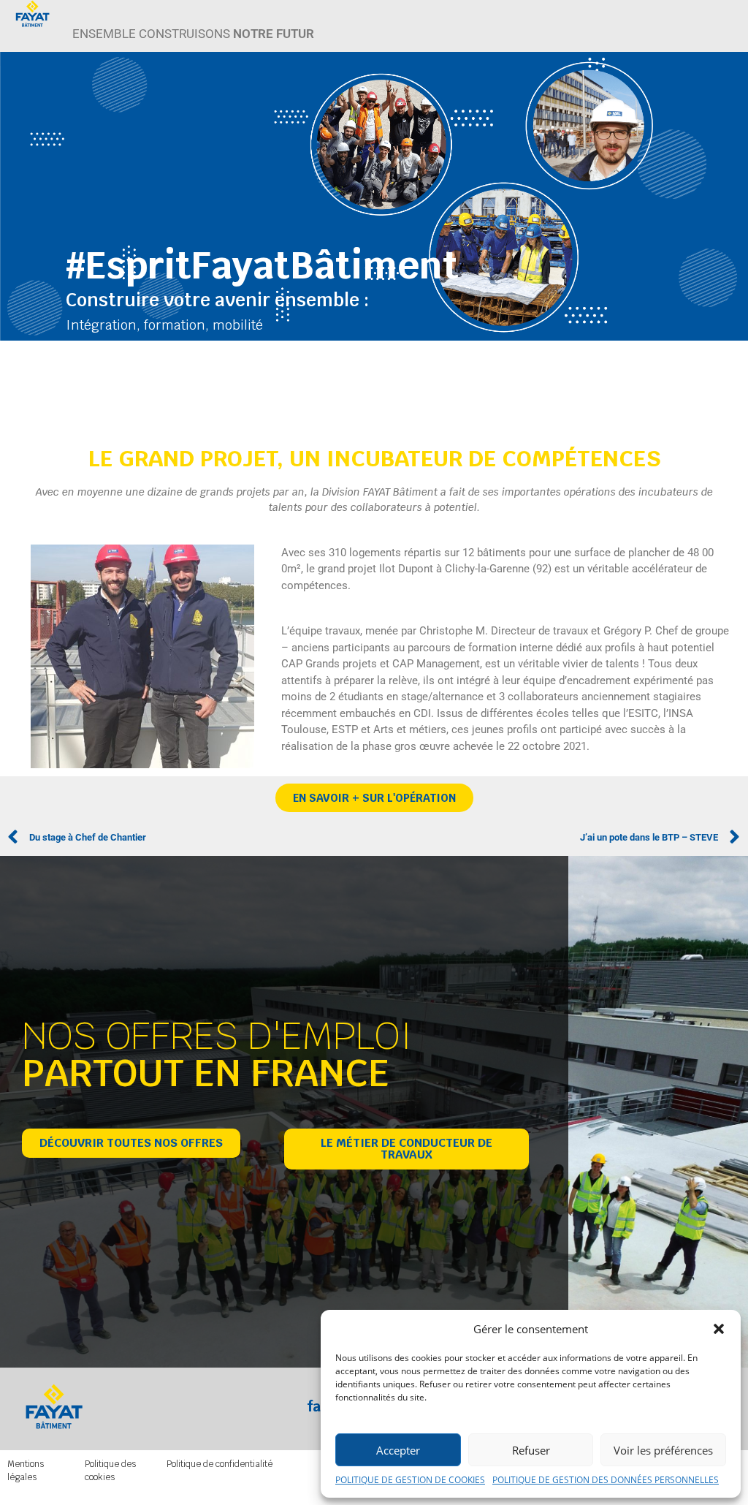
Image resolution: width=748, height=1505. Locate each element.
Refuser (531, 1450)
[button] (718, 1329)
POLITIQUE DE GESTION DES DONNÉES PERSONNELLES (605, 1480)
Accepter (398, 1450)
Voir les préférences (663, 1450)
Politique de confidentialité (219, 1464)
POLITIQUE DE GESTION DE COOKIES (410, 1480)
